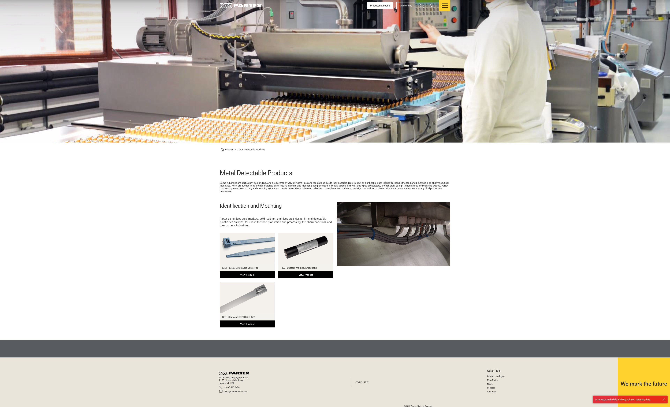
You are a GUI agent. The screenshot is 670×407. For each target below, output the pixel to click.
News (490, 384)
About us (491, 391)
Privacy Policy (362, 382)
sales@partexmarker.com (236, 391)
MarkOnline (492, 380)
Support (491, 388)
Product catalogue (496, 376)
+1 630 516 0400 (232, 387)
